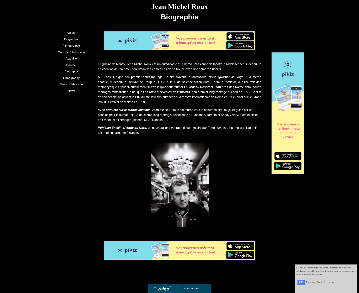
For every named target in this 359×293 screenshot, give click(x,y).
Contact (71, 65)
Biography (71, 71)
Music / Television (71, 84)
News (71, 90)
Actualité (71, 58)
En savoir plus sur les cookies (320, 282)
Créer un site (191, 288)
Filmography (71, 77)
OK (301, 282)
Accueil (71, 32)
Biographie (71, 39)
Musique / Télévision (71, 52)
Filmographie (71, 45)
